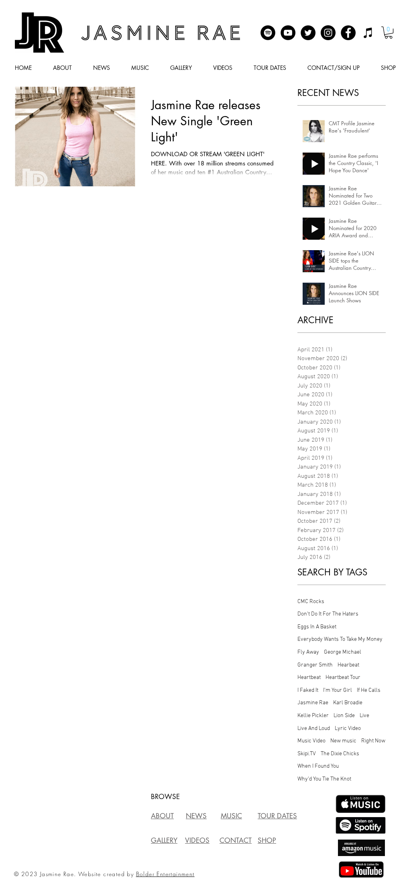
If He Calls (368, 690)
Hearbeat (348, 665)
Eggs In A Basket (316, 627)
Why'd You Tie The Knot (324, 779)
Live (364, 715)
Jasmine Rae (312, 702)
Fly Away (308, 652)
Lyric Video (348, 728)
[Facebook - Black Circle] (348, 32)
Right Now (373, 741)
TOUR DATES (277, 815)
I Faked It (307, 690)
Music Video (311, 741)
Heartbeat (309, 677)
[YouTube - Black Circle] (288, 32)
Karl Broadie (347, 702)
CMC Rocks (310, 601)
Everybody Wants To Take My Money (340, 639)
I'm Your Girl (337, 690)
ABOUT (162, 815)
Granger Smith (315, 665)
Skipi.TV (306, 753)
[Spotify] (267, 32)
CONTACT (236, 840)
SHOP (267, 840)
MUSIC (231, 815)
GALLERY (164, 840)
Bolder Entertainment (165, 874)
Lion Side (344, 715)
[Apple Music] (368, 32)
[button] (388, 33)
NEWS (196, 815)
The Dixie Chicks (340, 753)
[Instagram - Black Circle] (328, 32)
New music (343, 741)
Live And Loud (313, 728)
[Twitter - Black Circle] (308, 32)
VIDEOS (197, 840)
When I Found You (318, 766)
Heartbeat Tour (343, 677)
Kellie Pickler (313, 715)
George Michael (342, 652)
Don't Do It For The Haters (327, 614)
